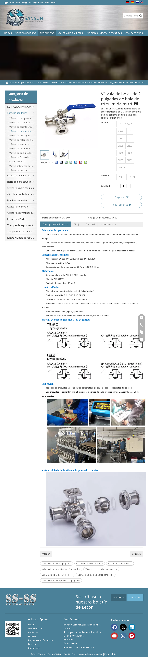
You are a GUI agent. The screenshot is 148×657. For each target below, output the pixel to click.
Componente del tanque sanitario (22, 231)
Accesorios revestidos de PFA (22, 212)
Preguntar (119, 197)
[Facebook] (114, 627)
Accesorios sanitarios (18, 175)
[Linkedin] (131, 627)
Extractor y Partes (16, 219)
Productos (33, 632)
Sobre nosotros (35, 628)
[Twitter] (123, 627)
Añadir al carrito (120, 204)
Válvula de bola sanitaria (21, 131)
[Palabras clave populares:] (140, 15)
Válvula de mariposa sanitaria (23, 118)
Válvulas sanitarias (17, 113)
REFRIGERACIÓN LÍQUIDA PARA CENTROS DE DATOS (22, 106)
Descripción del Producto (55, 224)
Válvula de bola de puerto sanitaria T (96, 574)
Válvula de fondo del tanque (23, 157)
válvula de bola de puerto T (89, 563)
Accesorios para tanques (20, 188)
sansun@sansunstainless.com (42, 2)
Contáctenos (34, 648)
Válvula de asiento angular (22, 144)
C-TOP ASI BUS (17, 161)
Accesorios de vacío (17, 206)
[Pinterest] (131, 635)
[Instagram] (123, 635)
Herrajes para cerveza (19, 181)
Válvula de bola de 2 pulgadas (56, 563)
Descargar (33, 644)
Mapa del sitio (110, 654)
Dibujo (77, 224)
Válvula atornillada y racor (21, 194)
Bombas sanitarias (17, 200)
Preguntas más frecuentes (40, 640)
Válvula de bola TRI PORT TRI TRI (57, 574)
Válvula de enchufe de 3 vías (23, 152)
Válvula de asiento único (21, 126)
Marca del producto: (52, 217)
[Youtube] (114, 635)
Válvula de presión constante (23, 170)
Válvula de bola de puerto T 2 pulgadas (61, 580)
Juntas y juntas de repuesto (22, 237)
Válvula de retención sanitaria (23, 139)
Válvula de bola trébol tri (120, 563)
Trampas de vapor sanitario (22, 225)
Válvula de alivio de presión (22, 122)
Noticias (32, 636)
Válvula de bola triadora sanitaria (101, 569)
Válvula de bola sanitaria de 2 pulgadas (61, 569)
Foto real (90, 224)
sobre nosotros (108, 224)
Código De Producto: (98, 217)
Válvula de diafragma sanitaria (23, 135)
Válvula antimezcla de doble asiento (23, 165)
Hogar (31, 624)
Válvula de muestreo (19, 148)
